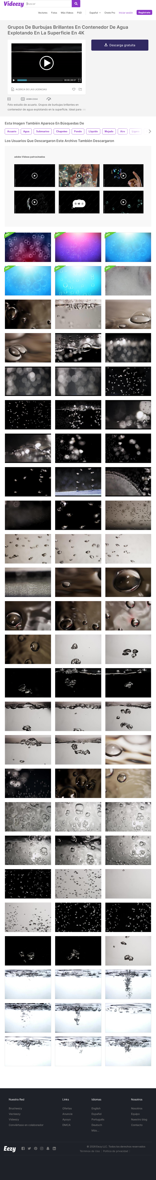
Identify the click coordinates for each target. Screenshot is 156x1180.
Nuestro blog (139, 1119)
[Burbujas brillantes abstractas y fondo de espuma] (78, 247)
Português (98, 1119)
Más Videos (67, 12)
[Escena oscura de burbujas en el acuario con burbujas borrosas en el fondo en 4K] (28, 515)
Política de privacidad (115, 1151)
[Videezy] (14, 4)
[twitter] (29, 1148)
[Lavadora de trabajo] (128, 281)
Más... (95, 1130)
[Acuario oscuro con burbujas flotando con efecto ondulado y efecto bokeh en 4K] (28, 381)
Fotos (54, 12)
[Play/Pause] (13, 80)
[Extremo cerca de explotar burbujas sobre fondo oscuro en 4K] (28, 448)
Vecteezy (15, 1113)
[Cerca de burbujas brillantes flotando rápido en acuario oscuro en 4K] (28, 482)
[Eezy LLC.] (10, 1148)
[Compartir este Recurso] (81, 89)
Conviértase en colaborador (26, 1125)
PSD (79, 12)
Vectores (42, 12)
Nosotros (136, 1108)
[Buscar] (76, 3)
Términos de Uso (90, 1151)
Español (96, 1113)
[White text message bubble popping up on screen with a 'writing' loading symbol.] (79, 203)
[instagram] (41, 1148)
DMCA (66, 1125)
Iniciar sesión (126, 12)
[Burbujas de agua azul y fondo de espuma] (78, 281)
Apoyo (66, 1119)
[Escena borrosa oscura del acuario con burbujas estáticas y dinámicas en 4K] (28, 582)
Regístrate (144, 12)
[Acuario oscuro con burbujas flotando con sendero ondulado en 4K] (28, 415)
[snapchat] (48, 1148)
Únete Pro (109, 12)
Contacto (136, 1125)
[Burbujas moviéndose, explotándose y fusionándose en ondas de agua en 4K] (28, 314)
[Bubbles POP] (123, 203)
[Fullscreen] (79, 80)
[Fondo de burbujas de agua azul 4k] (128, 247)
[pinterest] (35, 1148)
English (96, 1108)
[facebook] (23, 1148)
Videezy (14, 1119)
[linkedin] (54, 1148)
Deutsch (97, 1125)
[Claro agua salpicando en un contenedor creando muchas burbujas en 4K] (128, 1051)
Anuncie (67, 1113)
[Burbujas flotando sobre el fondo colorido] (28, 247)
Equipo (135, 1113)
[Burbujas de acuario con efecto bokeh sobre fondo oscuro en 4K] (128, 348)
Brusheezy (15, 1108)
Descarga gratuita (122, 45)
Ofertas (67, 1108)
